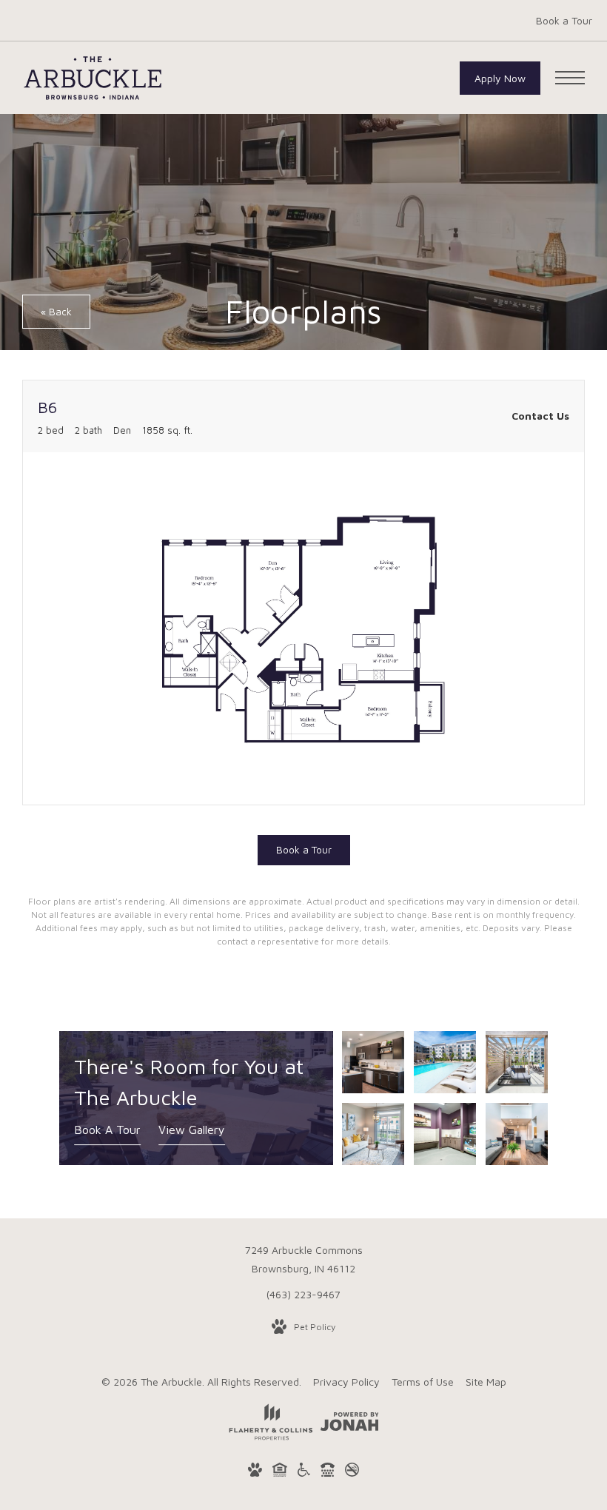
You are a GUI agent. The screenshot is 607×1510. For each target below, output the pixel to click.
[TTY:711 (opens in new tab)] (328, 1472)
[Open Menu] (570, 78)
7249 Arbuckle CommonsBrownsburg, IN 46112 (304, 1259)
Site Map (486, 1381)
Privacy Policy (346, 1381)
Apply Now (500, 78)
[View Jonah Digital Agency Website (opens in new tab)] (350, 1424)
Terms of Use (423, 1381)
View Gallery (191, 1129)
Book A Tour (107, 1129)
